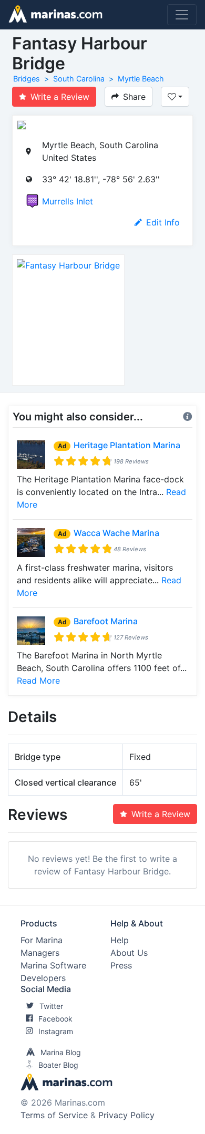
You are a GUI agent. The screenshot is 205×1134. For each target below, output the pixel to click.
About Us (129, 952)
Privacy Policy (126, 1115)
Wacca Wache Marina (116, 533)
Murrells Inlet (67, 201)
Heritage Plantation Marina (127, 445)
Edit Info (163, 222)
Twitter (51, 1006)
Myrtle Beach (141, 78)
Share (134, 96)
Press (121, 965)
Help (119, 940)
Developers (43, 978)
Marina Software (53, 965)
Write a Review (59, 96)
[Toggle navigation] (182, 14)
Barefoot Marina (106, 621)
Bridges (26, 78)
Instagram (55, 1031)
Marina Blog (60, 1052)
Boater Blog (58, 1064)
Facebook (55, 1018)
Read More (38, 680)
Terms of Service (54, 1115)
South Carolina (79, 78)
